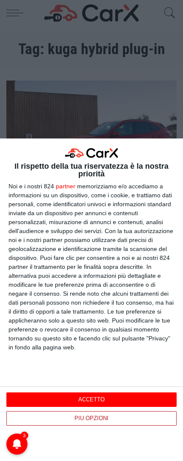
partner (65, 186)
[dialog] (91, 299)
